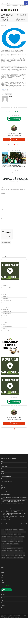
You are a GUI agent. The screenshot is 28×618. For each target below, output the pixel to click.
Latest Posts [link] (8, 94)
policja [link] (3, 553)
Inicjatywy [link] (4, 296)
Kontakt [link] (2, 473)
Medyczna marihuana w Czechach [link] (9, 548)
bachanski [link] (15, 529)
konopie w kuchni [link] (19, 538)
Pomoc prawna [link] (23, 5)
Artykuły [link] (2, 567)
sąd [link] (16, 555)
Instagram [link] (3, 605)
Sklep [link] (2, 577)
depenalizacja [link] (4, 534)
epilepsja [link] (11, 534)
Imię (2, 209)
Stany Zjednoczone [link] (10, 555)
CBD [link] (8, 531)
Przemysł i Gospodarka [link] (7, 326)
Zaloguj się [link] (3, 487)
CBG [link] (12, 531)
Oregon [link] (15, 550)
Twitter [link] (2, 600)
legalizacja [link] (4, 541)
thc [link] (24, 555)
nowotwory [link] (20, 548)
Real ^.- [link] (2, 607)
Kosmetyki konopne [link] (6, 300)
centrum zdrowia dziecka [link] (20, 531)
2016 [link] (3, 529)
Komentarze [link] (5, 298)
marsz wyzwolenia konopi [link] (7, 543)
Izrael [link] (19, 534)
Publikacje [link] (4, 328)
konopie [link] (3, 538)
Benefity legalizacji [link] (6, 289)
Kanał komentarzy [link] (4, 489)
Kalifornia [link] (4, 536)
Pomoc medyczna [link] (15, 5)
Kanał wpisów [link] (4, 488)
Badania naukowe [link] (6, 287)
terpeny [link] (20, 555)
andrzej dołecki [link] (8, 529)
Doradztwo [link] (8, 5)
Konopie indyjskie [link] (10, 538)
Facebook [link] (3, 597)
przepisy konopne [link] (17, 553)
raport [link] (3, 555)
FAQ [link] (2, 580)
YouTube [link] (3, 602)
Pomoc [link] (2, 572)
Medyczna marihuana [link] (6, 313)
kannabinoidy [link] (21, 536)
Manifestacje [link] (5, 307)
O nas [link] (2, 461)
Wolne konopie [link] (4, 570)
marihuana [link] (20, 541)
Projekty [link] (2, 575)
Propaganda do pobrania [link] (6, 476)
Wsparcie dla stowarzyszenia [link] (6, 481)
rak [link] (23, 553)
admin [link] (10, 96)
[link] (26, 3)
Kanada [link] (15, 536)
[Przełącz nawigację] (25, 10)
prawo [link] (4, 324)
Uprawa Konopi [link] (5, 330)
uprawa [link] (3, 557)
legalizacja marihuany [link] (12, 541)
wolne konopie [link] (20, 557)
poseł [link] (7, 553)
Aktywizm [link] (2, 25)
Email (2, 213)
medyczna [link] (16, 543)
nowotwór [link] (4, 550)
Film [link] (3, 294)
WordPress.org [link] (4, 491)
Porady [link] (4, 322)
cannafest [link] (4, 531)
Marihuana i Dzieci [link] (6, 311)
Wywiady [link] (4, 332)
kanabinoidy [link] (9, 536)
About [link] (3, 94)
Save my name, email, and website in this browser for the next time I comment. (14, 226)
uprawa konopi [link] (9, 557)
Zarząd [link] (2, 471)
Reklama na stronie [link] (5, 478)
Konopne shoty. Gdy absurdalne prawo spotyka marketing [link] (15, 523)
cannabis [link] (21, 529)
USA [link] (15, 557)
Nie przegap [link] (5, 317)
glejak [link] (15, 534)
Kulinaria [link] (4, 302)
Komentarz (3, 193)
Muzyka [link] (4, 315)
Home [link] (2, 565)
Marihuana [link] (4, 309)
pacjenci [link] (20, 550)
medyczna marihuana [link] (6, 546)
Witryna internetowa (5, 218)
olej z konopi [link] (9, 550)
